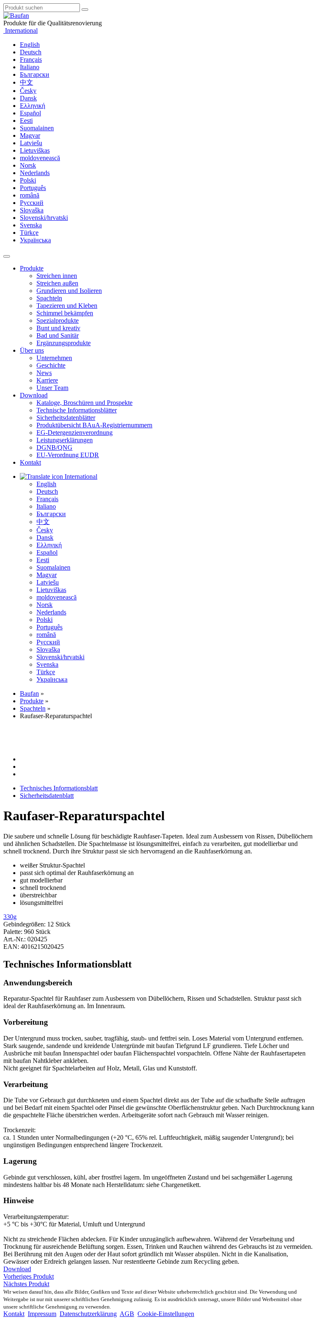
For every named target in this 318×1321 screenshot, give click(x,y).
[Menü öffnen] (6, 256)
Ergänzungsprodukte (63, 342)
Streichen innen (56, 275)
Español (30, 113)
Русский (31, 202)
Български (34, 74)
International (20, 30)
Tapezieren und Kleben (66, 305)
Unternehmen (54, 357)
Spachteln (49, 298)
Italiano (29, 67)
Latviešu (31, 142)
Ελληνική (32, 105)
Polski (28, 180)
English (30, 44)
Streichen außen (57, 283)
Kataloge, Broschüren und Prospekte (84, 402)
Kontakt (30, 462)
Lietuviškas (35, 150)
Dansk (28, 98)
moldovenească (40, 157)
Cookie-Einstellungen (165, 1313)
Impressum (42, 1313)
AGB (127, 1313)
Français (31, 59)
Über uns (32, 350)
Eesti (26, 120)
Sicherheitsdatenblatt (47, 795)
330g (10, 916)
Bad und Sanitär (57, 335)
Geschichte (50, 365)
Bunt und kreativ (58, 327)
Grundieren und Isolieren (69, 290)
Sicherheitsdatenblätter (65, 417)
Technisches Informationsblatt (59, 788)
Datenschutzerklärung (88, 1313)
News (44, 372)
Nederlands (35, 172)
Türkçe (29, 232)
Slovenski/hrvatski (44, 217)
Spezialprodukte (57, 320)
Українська (35, 240)
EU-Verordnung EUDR (67, 454)
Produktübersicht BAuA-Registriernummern (94, 425)
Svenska (31, 225)
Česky (28, 90)
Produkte (31, 268)
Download (34, 395)
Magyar (30, 135)
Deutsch (30, 52)
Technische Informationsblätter (76, 410)
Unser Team (52, 387)
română (29, 195)
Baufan (29, 693)
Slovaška (31, 210)
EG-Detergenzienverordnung (74, 432)
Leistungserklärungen (64, 440)
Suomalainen (37, 128)
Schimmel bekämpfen (64, 313)
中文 (26, 82)
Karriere (47, 380)
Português (33, 187)
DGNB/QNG (54, 447)
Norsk (28, 165)
